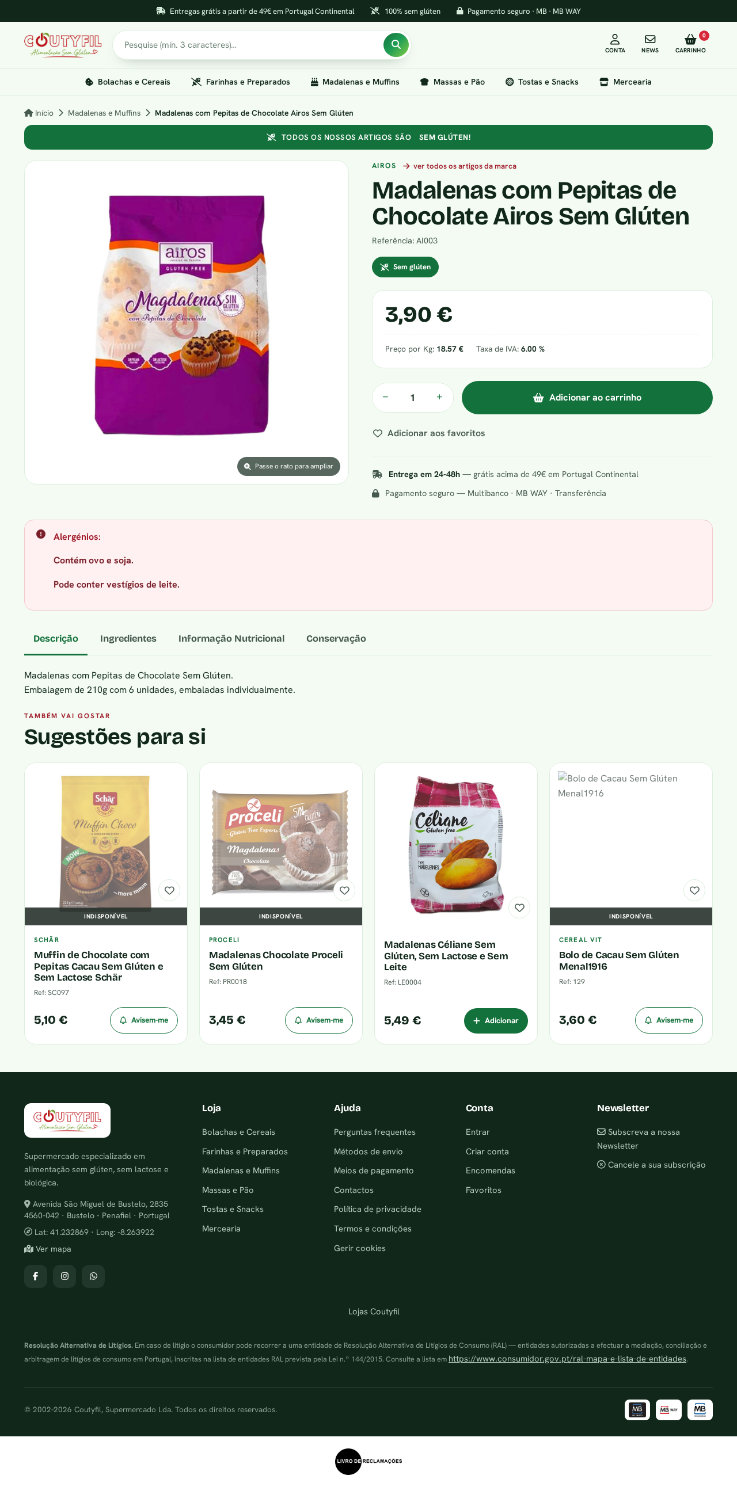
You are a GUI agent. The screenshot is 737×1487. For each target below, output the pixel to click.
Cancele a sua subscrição (656, 1164)
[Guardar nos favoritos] (169, 890)
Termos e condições (373, 1228)
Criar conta (487, 1151)
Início (43, 113)
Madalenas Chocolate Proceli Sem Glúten (276, 960)
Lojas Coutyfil (373, 1311)
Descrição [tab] (55, 638)
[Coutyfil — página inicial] (63, 45)
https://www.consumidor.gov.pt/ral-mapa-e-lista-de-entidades (567, 1358)
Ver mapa (52, 1249)
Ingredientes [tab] (128, 638)
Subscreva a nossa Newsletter (638, 1138)
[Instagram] (64, 1276)
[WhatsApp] (93, 1276)
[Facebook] (35, 1276)
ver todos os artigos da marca (464, 166)
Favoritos (484, 1189)
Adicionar (502, 1020)
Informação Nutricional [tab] (231, 638)
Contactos (354, 1189)
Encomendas (490, 1170)
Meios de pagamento (374, 1170)
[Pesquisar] (396, 45)
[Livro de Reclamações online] (368, 1462)
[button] (186, 322)
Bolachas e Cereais (134, 82)
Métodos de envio (368, 1151)
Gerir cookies (360, 1247)
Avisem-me (149, 1020)
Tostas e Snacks (548, 82)
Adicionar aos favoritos (436, 433)
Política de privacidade (377, 1208)
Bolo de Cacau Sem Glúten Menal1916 (619, 960)
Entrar (478, 1131)
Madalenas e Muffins (361, 82)
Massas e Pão (459, 82)
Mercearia (632, 82)
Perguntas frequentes (375, 1131)
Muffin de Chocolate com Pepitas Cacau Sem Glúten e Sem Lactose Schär (98, 966)
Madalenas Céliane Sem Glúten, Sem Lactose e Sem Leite (446, 956)
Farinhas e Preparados (248, 82)
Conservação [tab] (336, 638)
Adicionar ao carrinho (595, 397)
